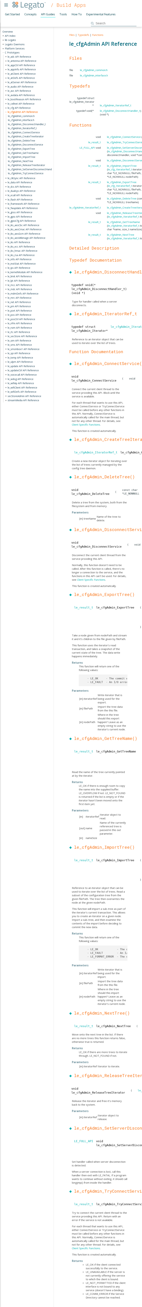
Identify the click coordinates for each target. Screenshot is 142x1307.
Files (72, 35)
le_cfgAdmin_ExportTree (121, 182)
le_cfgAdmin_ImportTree (122, 165)
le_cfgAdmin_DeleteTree (121, 198)
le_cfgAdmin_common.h (94, 70)
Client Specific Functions (86, 424)
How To (77, 14)
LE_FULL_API (87, 147)
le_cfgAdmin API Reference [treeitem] (23, 111)
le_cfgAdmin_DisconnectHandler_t (120, 110)
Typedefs (83, 35)
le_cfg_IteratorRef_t (120, 169)
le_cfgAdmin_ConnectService (124, 137)
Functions (97, 35)
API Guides (48, 14)
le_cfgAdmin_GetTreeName (123, 222)
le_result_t (94, 142)
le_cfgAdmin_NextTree (120, 234)
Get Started (12, 14)
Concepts (30, 14)
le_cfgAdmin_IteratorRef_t (115, 105)
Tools (63, 14)
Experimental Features (101, 14)
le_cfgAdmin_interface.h (94, 75)
